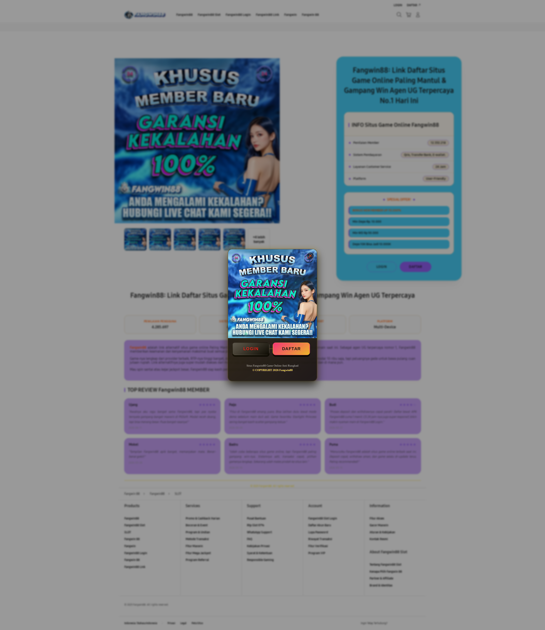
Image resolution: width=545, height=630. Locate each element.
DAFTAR (291, 348)
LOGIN (251, 348)
